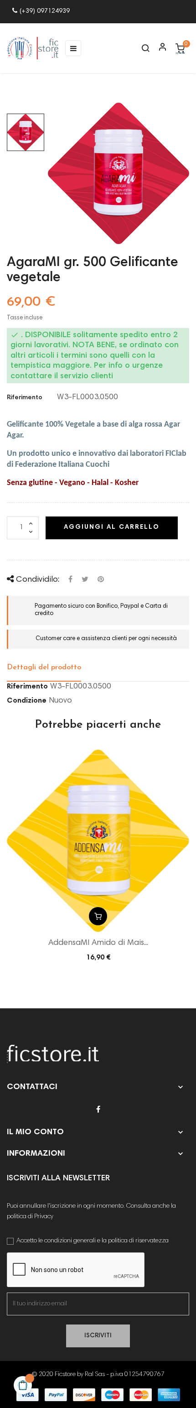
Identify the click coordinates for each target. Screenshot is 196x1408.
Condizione (26, 700)
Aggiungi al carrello (112, 527)
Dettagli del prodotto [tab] (44, 667)
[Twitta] (85, 579)
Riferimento (24, 398)
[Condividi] (70, 579)
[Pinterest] (101, 579)
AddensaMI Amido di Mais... (98, 943)
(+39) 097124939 (45, 11)
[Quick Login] (158, 48)
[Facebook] (98, 1110)
